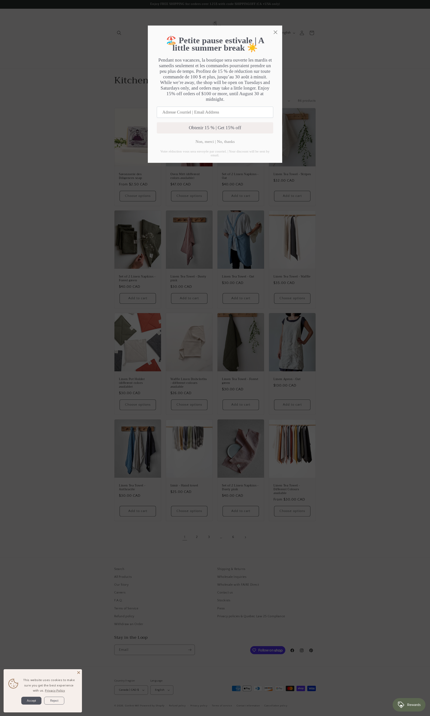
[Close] (78, 672)
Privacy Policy (55, 690)
